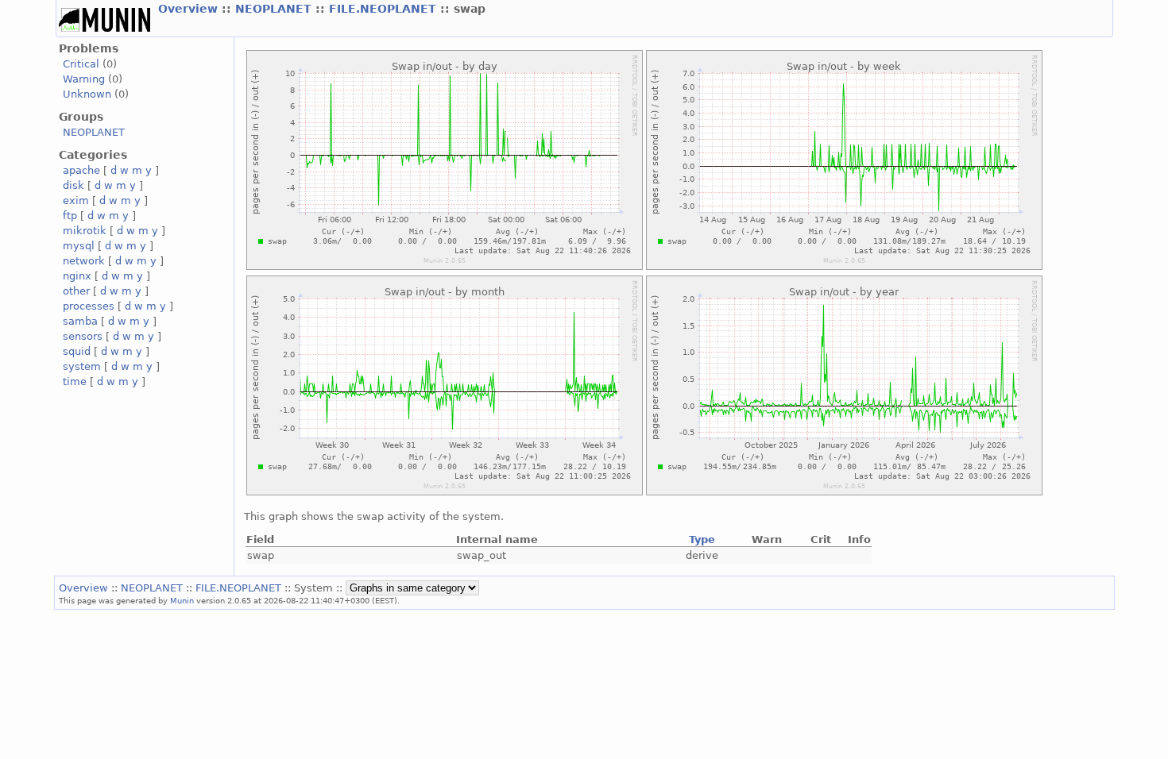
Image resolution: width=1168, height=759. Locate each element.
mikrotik (84, 231)
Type (702, 539)
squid (77, 351)
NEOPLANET (275, 8)
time (75, 381)
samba (80, 321)
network (84, 261)
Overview (190, 8)
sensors (82, 336)
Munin (182, 600)
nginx (77, 276)
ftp (70, 216)
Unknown (87, 94)
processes (88, 306)
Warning (84, 79)
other (76, 291)
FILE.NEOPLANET (384, 8)
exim (76, 200)
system (82, 366)
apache (81, 170)
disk (73, 185)
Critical (81, 64)
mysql (79, 246)
